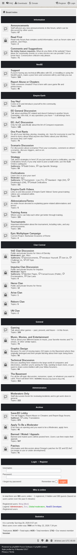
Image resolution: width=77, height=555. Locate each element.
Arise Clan (16, 292)
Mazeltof (19, 549)
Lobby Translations (31, 418)
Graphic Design (19, 348)
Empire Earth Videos (22, 189)
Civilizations (18, 173)
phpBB (15, 547)
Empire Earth (39, 95)
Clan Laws (31, 276)
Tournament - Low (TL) (34, 180)
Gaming (15, 327)
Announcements (20, 25)
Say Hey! (15, 101)
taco (23, 178)
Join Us (65, 258)
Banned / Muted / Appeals (25, 434)
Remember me (48, 481)
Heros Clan (17, 283)
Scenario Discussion (22, 145)
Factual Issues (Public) (51, 274)
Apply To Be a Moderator (24, 425)
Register (44, 462)
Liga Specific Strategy (48, 166)
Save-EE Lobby (19, 413)
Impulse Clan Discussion (24, 267)
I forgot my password (12, 481)
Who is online (39, 490)
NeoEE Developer (54, 507)
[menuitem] (9, 3)
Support (15, 70)
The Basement (19, 374)
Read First (16, 37)
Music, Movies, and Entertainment (30, 337)
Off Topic (30, 260)
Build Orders (29, 166)
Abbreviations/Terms (22, 201)
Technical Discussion (22, 360)
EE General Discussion (23, 110)
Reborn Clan (18, 301)
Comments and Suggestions (26, 48)
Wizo (28, 255)
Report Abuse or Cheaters (25, 82)
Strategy (15, 157)
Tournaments (18, 222)
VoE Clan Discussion (22, 250)
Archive (39, 407)
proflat (9, 549)
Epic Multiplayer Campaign (26, 233)
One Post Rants (19, 131)
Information (39, 20)
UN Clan (15, 310)
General (39, 322)
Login (34, 462)
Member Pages (30, 274)
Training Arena (19, 212)
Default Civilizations (38, 182)
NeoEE (39, 64)
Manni (23, 272)
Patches (15, 445)
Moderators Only (20, 393)
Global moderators (37, 507)
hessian (6, 533)
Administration (39, 388)
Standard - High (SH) (57, 180)
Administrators (16, 507)
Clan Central (39, 245)
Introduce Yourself (50, 258)
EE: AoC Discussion (22, 122)
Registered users (10, 509)
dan (23, 255)
